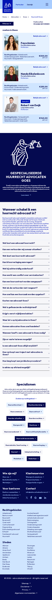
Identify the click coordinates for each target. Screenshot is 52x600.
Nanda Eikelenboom (33, 74)
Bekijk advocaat (39, 36)
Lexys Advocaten (27, 107)
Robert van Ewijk (31, 105)
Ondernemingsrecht (11, 57)
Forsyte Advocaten (28, 45)
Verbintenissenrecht (27, 57)
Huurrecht (8, 59)
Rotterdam (24, 47)
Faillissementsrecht (19, 89)
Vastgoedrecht (17, 59)
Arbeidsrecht (22, 55)
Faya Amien (28, 43)
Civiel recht (24, 121)
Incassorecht (9, 87)
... (27, 89)
